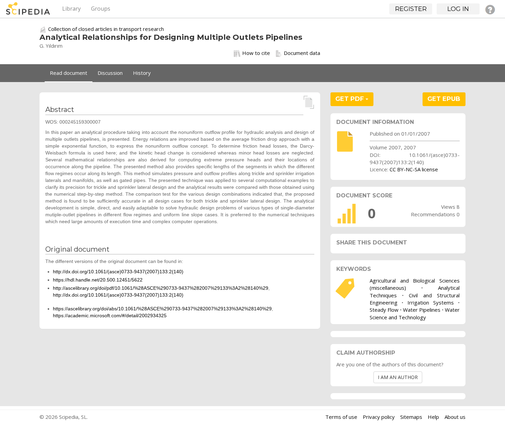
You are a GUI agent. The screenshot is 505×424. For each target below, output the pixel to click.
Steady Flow (384, 309)
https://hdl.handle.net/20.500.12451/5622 (98, 280)
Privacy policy (379, 416)
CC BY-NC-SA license (414, 169)
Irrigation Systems (430, 302)
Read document (68, 72)
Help (433, 416)
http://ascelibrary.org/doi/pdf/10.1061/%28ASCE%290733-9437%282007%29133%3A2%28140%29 (160, 288)
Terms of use (341, 416)
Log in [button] (458, 9)
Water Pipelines (421, 309)
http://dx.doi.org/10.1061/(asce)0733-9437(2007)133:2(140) (118, 271)
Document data (302, 52)
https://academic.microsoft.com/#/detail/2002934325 (110, 315)
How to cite (256, 52)
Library (71, 8)
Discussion (110, 72)
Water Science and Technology (415, 313)
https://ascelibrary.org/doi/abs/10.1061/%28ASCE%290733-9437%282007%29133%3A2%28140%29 (162, 308)
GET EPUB (443, 99)
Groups (100, 8)
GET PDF (350, 99)
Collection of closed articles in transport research (106, 28)
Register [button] (411, 9)
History (142, 72)
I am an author (398, 377)
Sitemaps (411, 416)
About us (455, 416)
